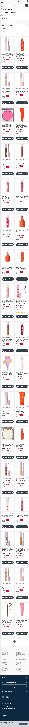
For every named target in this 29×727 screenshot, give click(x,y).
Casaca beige (4, 663)
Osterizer (3, 655)
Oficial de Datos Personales (8, 708)
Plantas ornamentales (20, 651)
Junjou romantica (19, 653)
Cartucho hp (18, 663)
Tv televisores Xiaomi (19, 655)
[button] (14, 6)
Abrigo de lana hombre (6, 652)
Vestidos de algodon (19, 665)
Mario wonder (18, 662)
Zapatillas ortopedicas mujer (21, 659)
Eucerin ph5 (18, 670)
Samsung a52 (18, 658)
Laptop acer (18, 652)
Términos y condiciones (7, 701)
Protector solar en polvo (20, 672)
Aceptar (23, 723)
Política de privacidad (7, 706)
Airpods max (4, 659)
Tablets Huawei (19, 656)
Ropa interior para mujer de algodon (7, 658)
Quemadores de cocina (6, 667)
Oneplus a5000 (4, 664)
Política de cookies (6, 703)
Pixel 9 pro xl (18, 649)
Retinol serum (4, 656)
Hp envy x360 (4, 668)
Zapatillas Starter (5, 654)
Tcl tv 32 (17, 667)
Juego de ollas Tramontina (20, 654)
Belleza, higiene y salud (7, 22)
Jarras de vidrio (18, 669)
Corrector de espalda (5, 671)
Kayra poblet (18, 671)
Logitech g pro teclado (6, 665)
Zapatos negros (4, 662)
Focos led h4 (18, 668)
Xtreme (17, 648)
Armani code (4, 653)
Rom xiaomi (4, 670)
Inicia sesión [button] (21, 1)
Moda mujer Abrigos (5, 672)
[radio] (16, 312)
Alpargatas (18, 664)
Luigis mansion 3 (5, 651)
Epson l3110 (4, 649)
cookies (8, 724)
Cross (3, 648)
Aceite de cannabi (5, 669)
